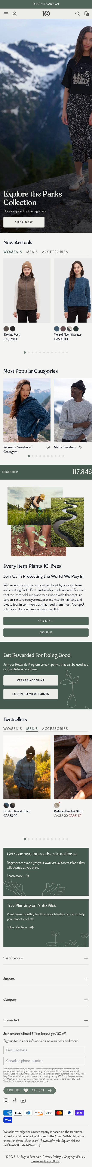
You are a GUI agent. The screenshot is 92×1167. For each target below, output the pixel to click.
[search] (77, 13)
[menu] (6, 13)
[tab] (25, 352)
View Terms (38, 1078)
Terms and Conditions (45, 1161)
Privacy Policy (52, 1157)
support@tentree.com (37, 1081)
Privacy (49, 1078)
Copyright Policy (74, 1157)
